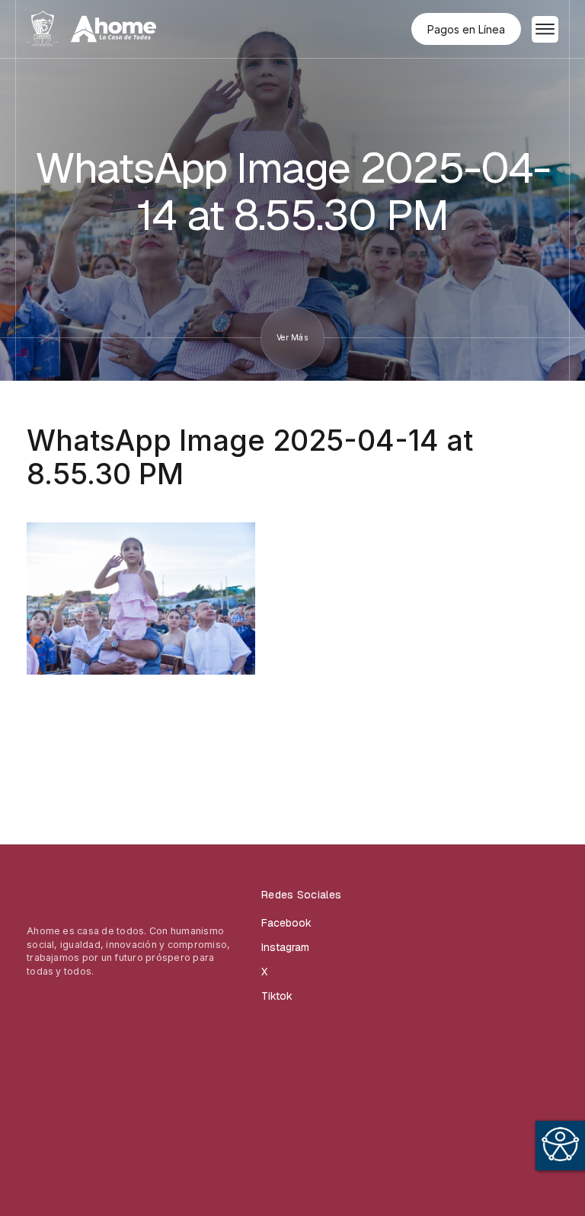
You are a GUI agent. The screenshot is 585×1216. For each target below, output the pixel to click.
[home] (91, 29)
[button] (545, 29)
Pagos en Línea (466, 29)
